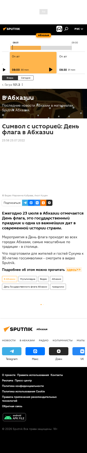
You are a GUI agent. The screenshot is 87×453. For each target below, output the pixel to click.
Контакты (57, 375)
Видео (43, 278)
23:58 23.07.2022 (13, 140)
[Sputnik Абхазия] (12, 30)
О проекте (9, 375)
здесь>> (74, 269)
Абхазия (56, 278)
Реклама (7, 380)
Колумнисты (63, 340)
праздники (58, 286)
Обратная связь (12, 406)
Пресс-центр (23, 380)
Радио (44, 340)
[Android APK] (14, 417)
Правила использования (33, 375)
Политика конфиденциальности (23, 386)
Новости (9, 340)
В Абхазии (9, 278)
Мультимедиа (27, 278)
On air (16, 56)
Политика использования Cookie (23, 391)
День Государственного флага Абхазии (25, 286)
